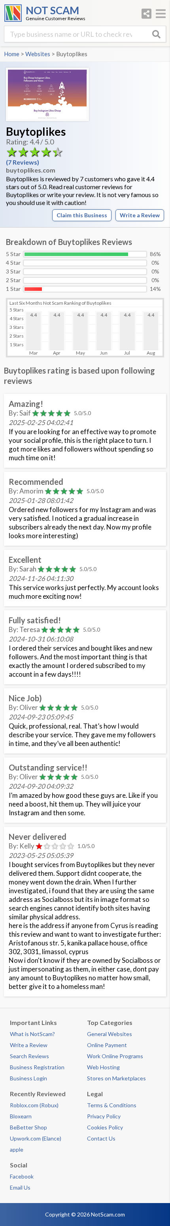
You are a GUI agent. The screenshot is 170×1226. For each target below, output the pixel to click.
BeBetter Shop (28, 1127)
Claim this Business (82, 215)
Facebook (22, 1176)
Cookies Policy (105, 1127)
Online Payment (107, 1045)
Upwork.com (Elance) (35, 1138)
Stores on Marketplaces (116, 1078)
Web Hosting (103, 1067)
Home (11, 53)
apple (16, 1149)
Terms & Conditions (111, 1105)
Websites (37, 53)
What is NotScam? (32, 1034)
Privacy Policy (104, 1116)
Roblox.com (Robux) (34, 1105)
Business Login (28, 1078)
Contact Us (101, 1138)
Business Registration (37, 1067)
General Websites (109, 1034)
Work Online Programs (115, 1056)
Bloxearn (21, 1116)
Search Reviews (29, 1056)
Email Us (20, 1187)
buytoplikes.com (30, 170)
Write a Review (140, 215)
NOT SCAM (52, 10)
